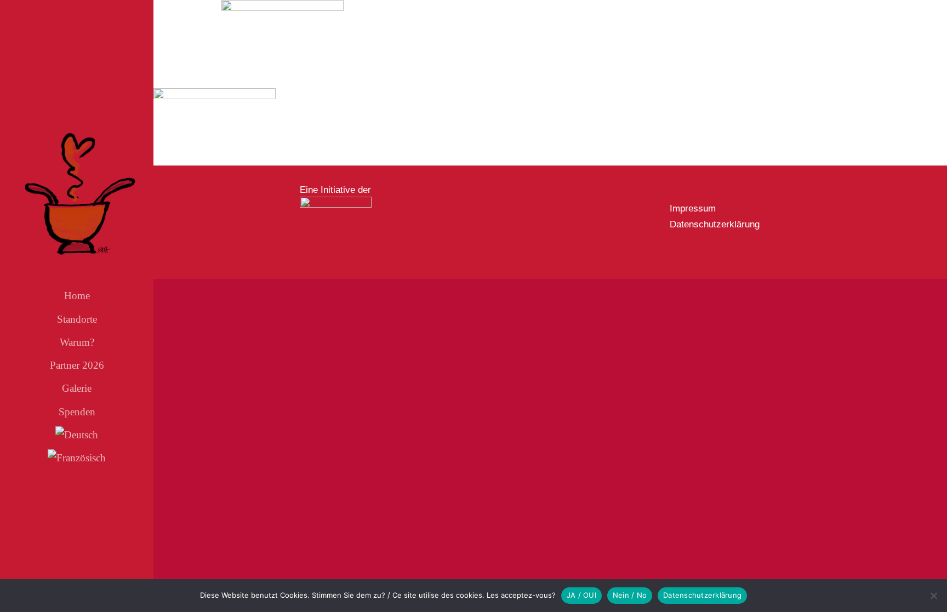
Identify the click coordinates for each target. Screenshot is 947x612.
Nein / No (630, 595)
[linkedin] (105, 515)
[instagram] (67, 515)
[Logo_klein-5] (336, 201)
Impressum (693, 208)
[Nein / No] (933, 595)
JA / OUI (581, 595)
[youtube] (86, 515)
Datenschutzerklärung (715, 224)
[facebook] (49, 515)
